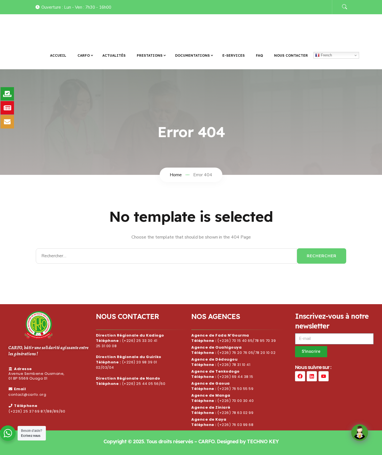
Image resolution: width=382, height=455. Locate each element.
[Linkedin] (312, 376)
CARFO (48, 29)
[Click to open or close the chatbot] (359, 432)
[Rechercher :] (166, 256)
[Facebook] (300, 376)
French (326, 55)
